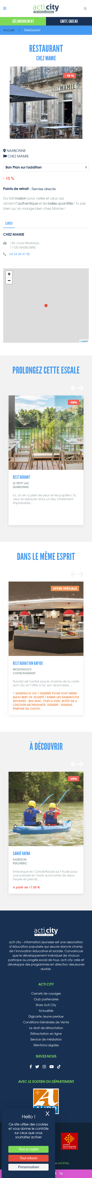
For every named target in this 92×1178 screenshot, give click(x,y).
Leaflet (84, 341)
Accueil (8, 30)
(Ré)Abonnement (23, 21)
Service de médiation (46, 1039)
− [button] (9, 280)
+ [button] (9, 274)
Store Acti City (46, 1005)
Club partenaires (46, 999)
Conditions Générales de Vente (46, 1022)
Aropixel (64, 1163)
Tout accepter (28, 1149)
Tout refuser (28, 1158)
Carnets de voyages (46, 993)
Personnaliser (28, 1167)
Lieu (9, 223)
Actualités (46, 1011)
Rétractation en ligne (46, 1033)
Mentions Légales (46, 1045)
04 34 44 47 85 (19, 254)
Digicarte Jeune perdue (46, 1016)
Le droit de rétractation (46, 1028)
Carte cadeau (69, 21)
